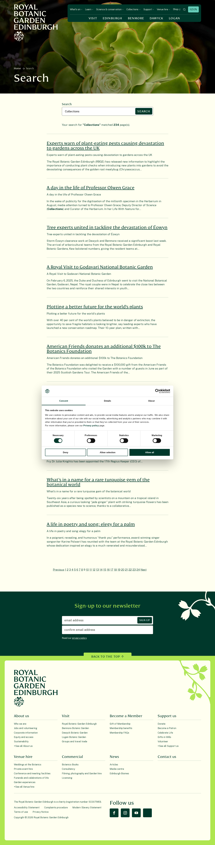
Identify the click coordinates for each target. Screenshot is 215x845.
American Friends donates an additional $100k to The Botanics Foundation (104, 349)
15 (104, 569)
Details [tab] (107, 401)
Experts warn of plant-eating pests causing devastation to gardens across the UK (105, 146)
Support (147, 9)
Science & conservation (109, 9)
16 (108, 569)
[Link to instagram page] (125, 812)
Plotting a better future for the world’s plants (95, 306)
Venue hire (162, 9)
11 (91, 569)
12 (94, 569)
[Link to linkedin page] (147, 812)
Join (193, 9)
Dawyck (156, 18)
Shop (175, 9)
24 (138, 569)
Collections (132, 9)
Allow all (149, 452)
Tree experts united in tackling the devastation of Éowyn (107, 227)
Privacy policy (91, 425)
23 (134, 569)
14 (101, 569)
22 (130, 569)
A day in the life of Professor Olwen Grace (90, 187)
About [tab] (151, 401)
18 (115, 569)
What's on (75, 9)
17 (111, 569)
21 (126, 569)
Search (67, 104)
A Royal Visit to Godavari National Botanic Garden (100, 267)
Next (144, 569)
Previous (58, 569)
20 (122, 569)
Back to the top (105, 656)
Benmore (136, 18)
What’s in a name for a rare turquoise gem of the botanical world (98, 482)
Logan (174, 18)
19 (119, 569)
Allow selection (107, 452)
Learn (88, 9)
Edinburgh (112, 18)
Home (17, 68)
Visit (93, 18)
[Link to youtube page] (136, 812)
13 (97, 569)
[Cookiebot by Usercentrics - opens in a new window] (157, 391)
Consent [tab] (63, 401)
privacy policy (79, 638)
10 (87, 569)
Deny (65, 452)
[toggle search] (184, 9)
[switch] (91, 440)
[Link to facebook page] (114, 812)
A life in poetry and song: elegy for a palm (91, 524)
